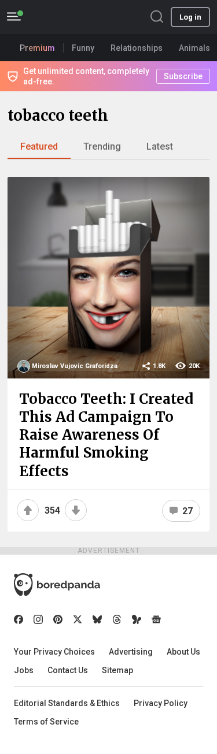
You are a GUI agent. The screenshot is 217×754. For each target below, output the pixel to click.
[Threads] (117, 619)
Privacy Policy (160, 703)
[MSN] (136, 619)
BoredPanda (68, 17)
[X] (77, 619)
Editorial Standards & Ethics (67, 703)
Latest (159, 146)
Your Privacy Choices (54, 651)
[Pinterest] (57, 619)
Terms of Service (46, 721)
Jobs (24, 670)
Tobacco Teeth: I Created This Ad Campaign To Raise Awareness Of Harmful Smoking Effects (106, 435)
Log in (190, 17)
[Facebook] (18, 619)
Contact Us (67, 670)
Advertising (131, 651)
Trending (102, 146)
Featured (39, 146)
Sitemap (117, 670)
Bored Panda (57, 584)
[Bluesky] (97, 619)
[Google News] (156, 619)
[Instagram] (38, 619)
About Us (183, 651)
